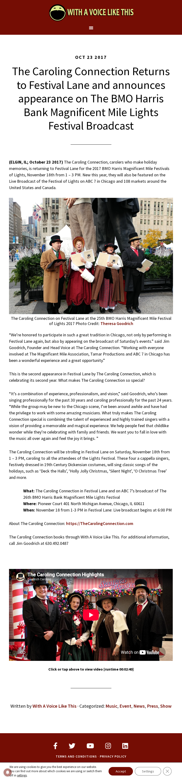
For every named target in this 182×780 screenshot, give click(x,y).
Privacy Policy (113, 756)
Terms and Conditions (76, 756)
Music (111, 706)
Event (125, 706)
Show (166, 706)
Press (152, 706)
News (139, 706)
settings (22, 775)
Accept (121, 771)
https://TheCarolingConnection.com (99, 523)
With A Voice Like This (91, 13)
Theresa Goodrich (116, 323)
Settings (148, 771)
